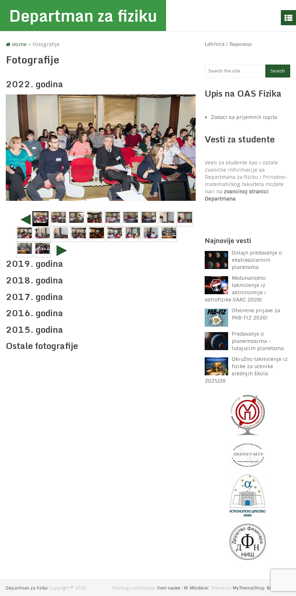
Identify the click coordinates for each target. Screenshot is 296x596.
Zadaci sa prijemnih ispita (244, 117)
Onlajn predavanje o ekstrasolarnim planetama (257, 260)
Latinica (215, 44)
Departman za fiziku (83, 15)
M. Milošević (196, 588)
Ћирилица (240, 44)
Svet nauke (168, 588)
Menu (288, 17)
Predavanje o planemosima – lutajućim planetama (258, 341)
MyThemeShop (249, 588)
